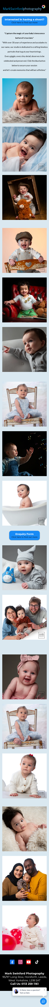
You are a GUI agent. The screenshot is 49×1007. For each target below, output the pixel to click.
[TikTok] (37, 962)
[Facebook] (12, 962)
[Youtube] (28, 962)
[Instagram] (20, 962)
